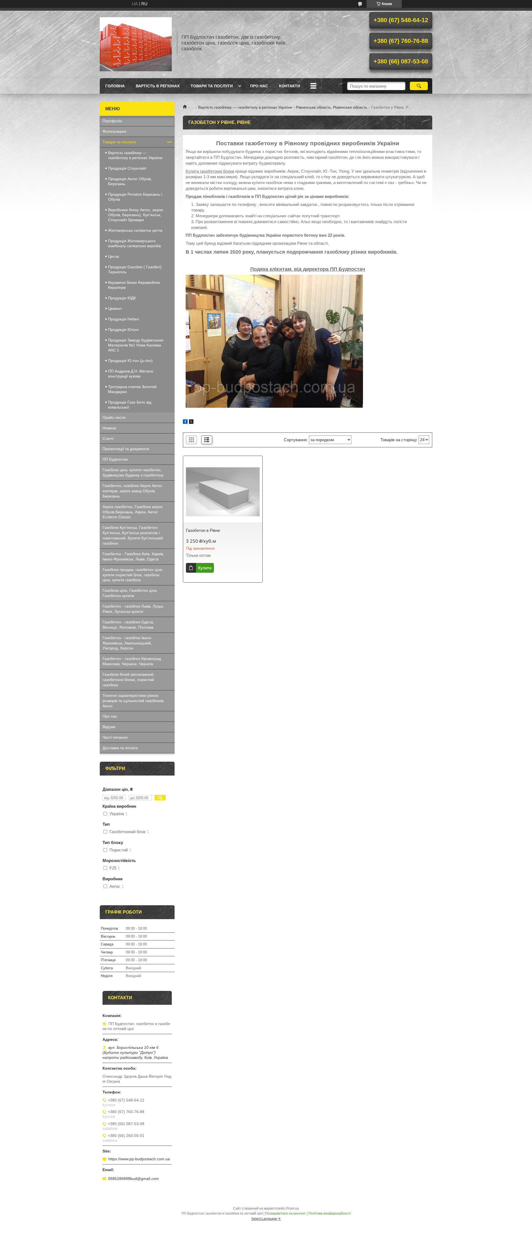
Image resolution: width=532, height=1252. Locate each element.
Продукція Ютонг (123, 329)
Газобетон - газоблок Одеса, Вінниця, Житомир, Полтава (128, 624)
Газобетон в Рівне (203, 530)
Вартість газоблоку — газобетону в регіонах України (245, 107)
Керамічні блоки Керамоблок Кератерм (134, 285)
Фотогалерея (114, 131)
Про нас (259, 86)
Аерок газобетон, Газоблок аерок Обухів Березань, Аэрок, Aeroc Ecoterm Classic (132, 511)
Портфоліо (112, 121)
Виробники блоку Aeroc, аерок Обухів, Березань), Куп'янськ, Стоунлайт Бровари (135, 215)
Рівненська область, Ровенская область (331, 107)
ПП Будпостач (115, 459)
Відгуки (109, 727)
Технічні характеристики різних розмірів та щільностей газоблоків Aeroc (133, 700)
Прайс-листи (114, 417)
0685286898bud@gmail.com (133, 1178)
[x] (191, 422)
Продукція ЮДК (122, 298)
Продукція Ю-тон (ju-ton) (130, 360)
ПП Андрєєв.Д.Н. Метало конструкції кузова (130, 373)
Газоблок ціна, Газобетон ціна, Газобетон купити (130, 593)
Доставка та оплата (120, 748)
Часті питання (115, 737)
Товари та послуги (212, 86)
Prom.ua (292, 1208)
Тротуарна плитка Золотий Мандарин (132, 389)
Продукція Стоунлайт (127, 168)
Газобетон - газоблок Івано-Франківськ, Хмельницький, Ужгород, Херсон (127, 643)
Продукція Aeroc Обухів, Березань (130, 181)
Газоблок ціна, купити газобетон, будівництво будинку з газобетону (133, 472)
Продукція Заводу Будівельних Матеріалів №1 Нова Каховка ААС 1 (135, 345)
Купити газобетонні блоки (210, 171)
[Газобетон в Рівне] (223, 491)
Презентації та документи (126, 449)
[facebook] (185, 422)
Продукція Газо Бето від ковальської (129, 404)
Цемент (115, 308)
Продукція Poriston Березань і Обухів (135, 197)
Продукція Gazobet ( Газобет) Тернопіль (135, 269)
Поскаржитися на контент (285, 1213)
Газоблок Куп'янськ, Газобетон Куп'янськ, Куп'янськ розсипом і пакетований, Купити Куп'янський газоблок (133, 535)
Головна (115, 86)
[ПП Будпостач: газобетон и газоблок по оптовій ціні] (136, 43)
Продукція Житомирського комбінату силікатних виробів (134, 243)
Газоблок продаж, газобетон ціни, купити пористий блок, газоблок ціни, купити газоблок (133, 574)
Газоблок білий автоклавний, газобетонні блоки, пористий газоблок (128, 679)
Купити (204, 567)
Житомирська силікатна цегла (135, 230)
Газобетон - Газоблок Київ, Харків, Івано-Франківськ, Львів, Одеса (133, 556)
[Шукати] (419, 86)
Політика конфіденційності (329, 1213)
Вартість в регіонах (158, 86)
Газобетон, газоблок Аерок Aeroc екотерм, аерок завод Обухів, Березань (132, 490)
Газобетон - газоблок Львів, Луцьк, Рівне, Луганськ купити (133, 609)
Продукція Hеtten (123, 319)
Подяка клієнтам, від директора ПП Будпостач (307, 269)
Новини (109, 428)
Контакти (289, 86)
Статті (108, 438)
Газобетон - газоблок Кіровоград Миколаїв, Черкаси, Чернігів (132, 661)
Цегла (113, 256)
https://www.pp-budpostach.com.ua (139, 1159)
